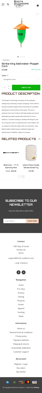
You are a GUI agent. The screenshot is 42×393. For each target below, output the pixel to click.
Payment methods (21, 340)
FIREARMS (21, 300)
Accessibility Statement (21, 348)
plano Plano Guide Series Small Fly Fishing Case (31, 167)
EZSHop (36, 387)
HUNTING (21, 312)
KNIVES (21, 304)
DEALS (21, 316)
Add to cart (26, 87)
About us (21, 328)
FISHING (21, 297)
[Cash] (14, 382)
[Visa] (34, 382)
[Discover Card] (21, 382)
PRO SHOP (21, 289)
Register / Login (21, 364)
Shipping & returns (21, 344)
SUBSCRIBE (32, 221)
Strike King (5, 60)
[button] (22, 56)
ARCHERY (21, 293)
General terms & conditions (21, 332)
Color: (5, 75)
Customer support (21, 352)
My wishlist (21, 372)
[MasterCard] (28, 382)
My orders (21, 368)
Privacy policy (21, 336)
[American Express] (7, 382)
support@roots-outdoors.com (21, 258)
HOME (21, 285)
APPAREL (21, 308)
